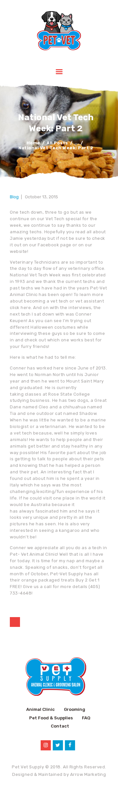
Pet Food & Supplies (51, 717)
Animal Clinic (40, 709)
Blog (14, 196)
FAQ (86, 717)
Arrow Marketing (88, 774)
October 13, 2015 (41, 196)
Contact (60, 726)
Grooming (74, 709)
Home (33, 142)
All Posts (57, 142)
